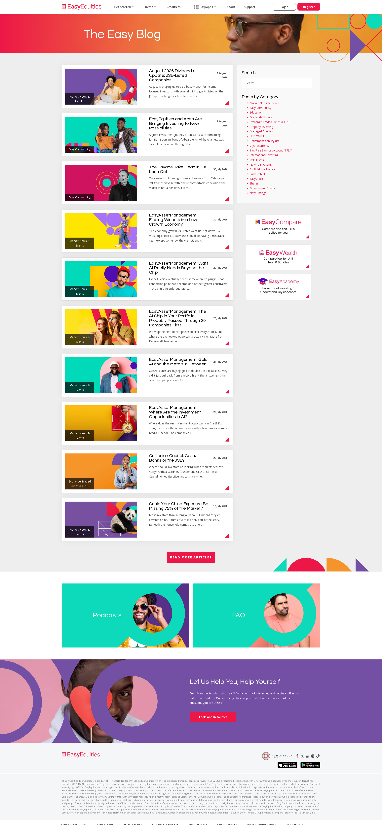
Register (309, 7)
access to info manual (262, 824)
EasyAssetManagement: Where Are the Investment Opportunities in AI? (175, 412)
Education (256, 112)
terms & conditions (74, 824)
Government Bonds (262, 188)
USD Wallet (257, 136)
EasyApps (206, 7)
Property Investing (261, 127)
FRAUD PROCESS (197, 824)
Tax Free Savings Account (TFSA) (271, 150)
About (231, 7)
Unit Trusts (257, 160)
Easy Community (260, 108)
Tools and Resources (213, 717)
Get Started (122, 7)
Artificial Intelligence (262, 169)
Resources (173, 7)
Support (249, 7)
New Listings (258, 193)
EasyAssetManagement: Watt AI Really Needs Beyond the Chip (178, 268)
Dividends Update (261, 117)
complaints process (165, 824)
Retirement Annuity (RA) (265, 141)
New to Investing (261, 164)
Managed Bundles (261, 131)
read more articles (191, 557)
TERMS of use (105, 824)
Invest (148, 7)
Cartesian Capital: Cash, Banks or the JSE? (172, 458)
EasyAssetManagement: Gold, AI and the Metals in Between (179, 361)
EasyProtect (257, 174)
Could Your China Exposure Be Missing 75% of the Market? (178, 506)
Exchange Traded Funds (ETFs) (269, 122)
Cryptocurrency (259, 146)
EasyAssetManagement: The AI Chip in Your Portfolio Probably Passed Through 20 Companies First (177, 318)
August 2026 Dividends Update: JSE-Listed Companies (171, 75)
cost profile (295, 824)
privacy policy (133, 824)
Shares (254, 183)
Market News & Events (264, 103)
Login (284, 7)
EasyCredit (256, 179)
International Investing (264, 155)
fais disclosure (227, 824)
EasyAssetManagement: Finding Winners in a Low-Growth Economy (174, 220)
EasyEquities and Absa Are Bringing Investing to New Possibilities (175, 123)
